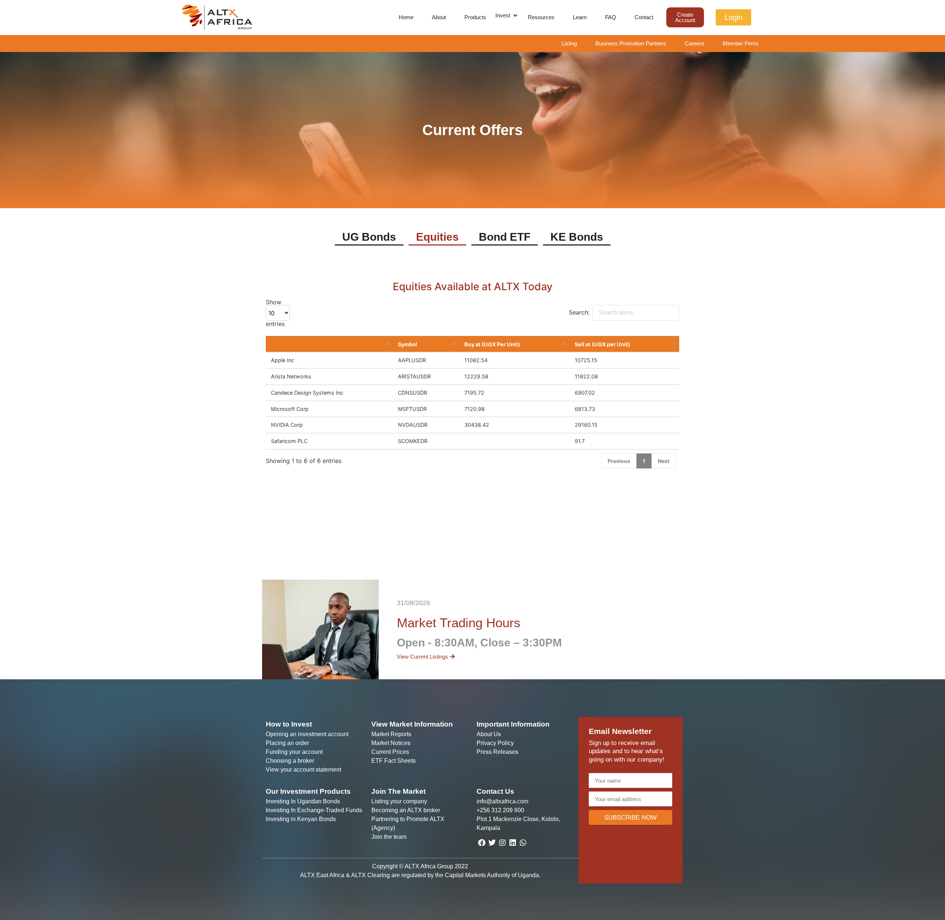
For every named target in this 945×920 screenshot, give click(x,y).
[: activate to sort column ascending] (329, 344)
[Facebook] (482, 843)
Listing (569, 43)
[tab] (369, 238)
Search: (579, 312)
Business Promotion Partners (630, 43)
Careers (694, 43)
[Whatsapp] (523, 843)
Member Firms (741, 43)
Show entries (275, 313)
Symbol (407, 344)
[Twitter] (492, 843)
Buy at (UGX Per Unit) (492, 344)
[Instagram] (502, 843)
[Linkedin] (513, 843)
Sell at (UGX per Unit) (602, 344)
